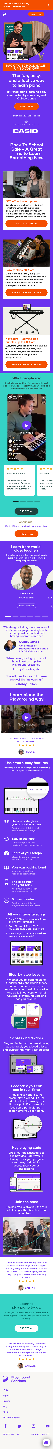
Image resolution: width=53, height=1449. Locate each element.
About (5, 1411)
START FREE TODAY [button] (26, 223)
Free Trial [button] (26, 511)
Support (6, 1395)
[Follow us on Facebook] (5, 1426)
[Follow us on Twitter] (19, 1426)
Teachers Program (11, 1417)
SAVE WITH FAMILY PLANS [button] (26, 292)
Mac (45, 526)
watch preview (26, 606)
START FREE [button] (36, 14)
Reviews (6, 1400)
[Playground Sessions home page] (6, 14)
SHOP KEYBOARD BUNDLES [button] (26, 364)
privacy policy (40, 1434)
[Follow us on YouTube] (47, 1426)
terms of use (11, 1434)
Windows (36, 526)
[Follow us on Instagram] (33, 1426)
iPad (7, 526)
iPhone (15, 526)
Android (25, 526)
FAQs (5, 1389)
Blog (5, 1406)
